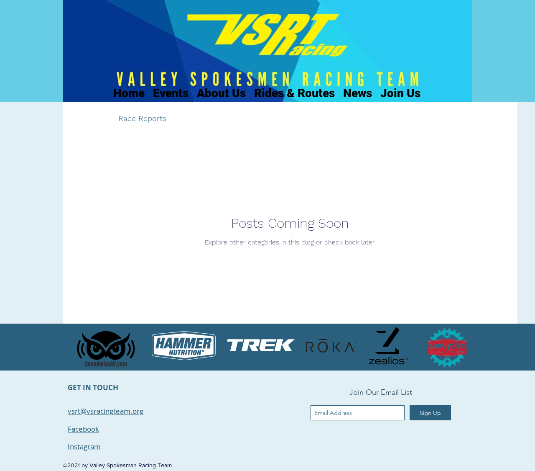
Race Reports (142, 118)
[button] (498, 119)
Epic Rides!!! (310, 118)
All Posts (86, 118)
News (193, 118)
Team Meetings (245, 118)
